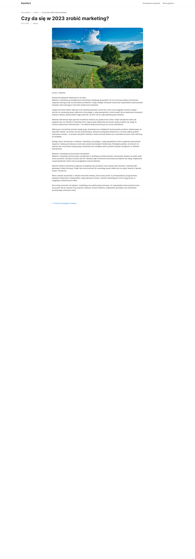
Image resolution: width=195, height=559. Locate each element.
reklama (36, 12)
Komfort (26, 3)
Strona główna (168, 3)
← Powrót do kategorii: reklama (64, 203)
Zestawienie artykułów (151, 3)
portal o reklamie (58, 93)
